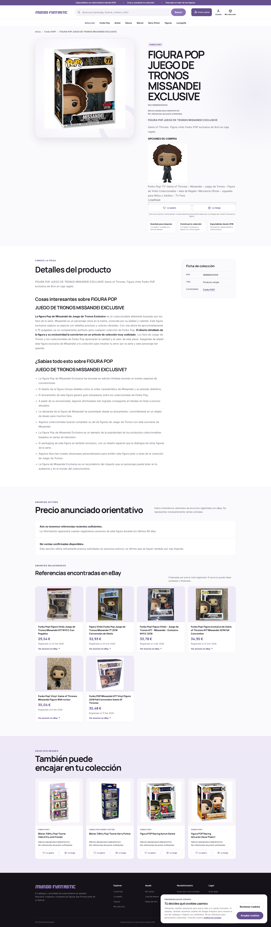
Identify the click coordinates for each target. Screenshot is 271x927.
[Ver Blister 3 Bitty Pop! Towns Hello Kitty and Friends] (59, 802)
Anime (117, 23)
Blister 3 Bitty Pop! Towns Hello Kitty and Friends (52, 835)
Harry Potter (154, 23)
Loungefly (181, 23)
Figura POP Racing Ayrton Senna (157, 833)
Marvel (140, 23)
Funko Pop (105, 23)
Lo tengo (216, 208)
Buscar (178, 12)
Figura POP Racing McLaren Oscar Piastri (203, 835)
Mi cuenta (149, 891)
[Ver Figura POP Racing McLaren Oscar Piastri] (212, 802)
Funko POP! (50, 31)
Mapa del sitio (151, 902)
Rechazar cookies (250, 906)
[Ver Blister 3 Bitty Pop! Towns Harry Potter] (110, 802)
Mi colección (119, 907)
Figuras (168, 23)
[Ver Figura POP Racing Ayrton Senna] (161, 802)
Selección (90, 23)
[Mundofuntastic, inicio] (51, 12)
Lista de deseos (152, 897)
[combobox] (126, 12)
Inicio (38, 31)
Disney (128, 23)
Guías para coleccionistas (188, 891)
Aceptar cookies (250, 915)
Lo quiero (171, 208)
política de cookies (212, 918)
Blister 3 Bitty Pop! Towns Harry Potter (110, 833)
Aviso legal (213, 891)
